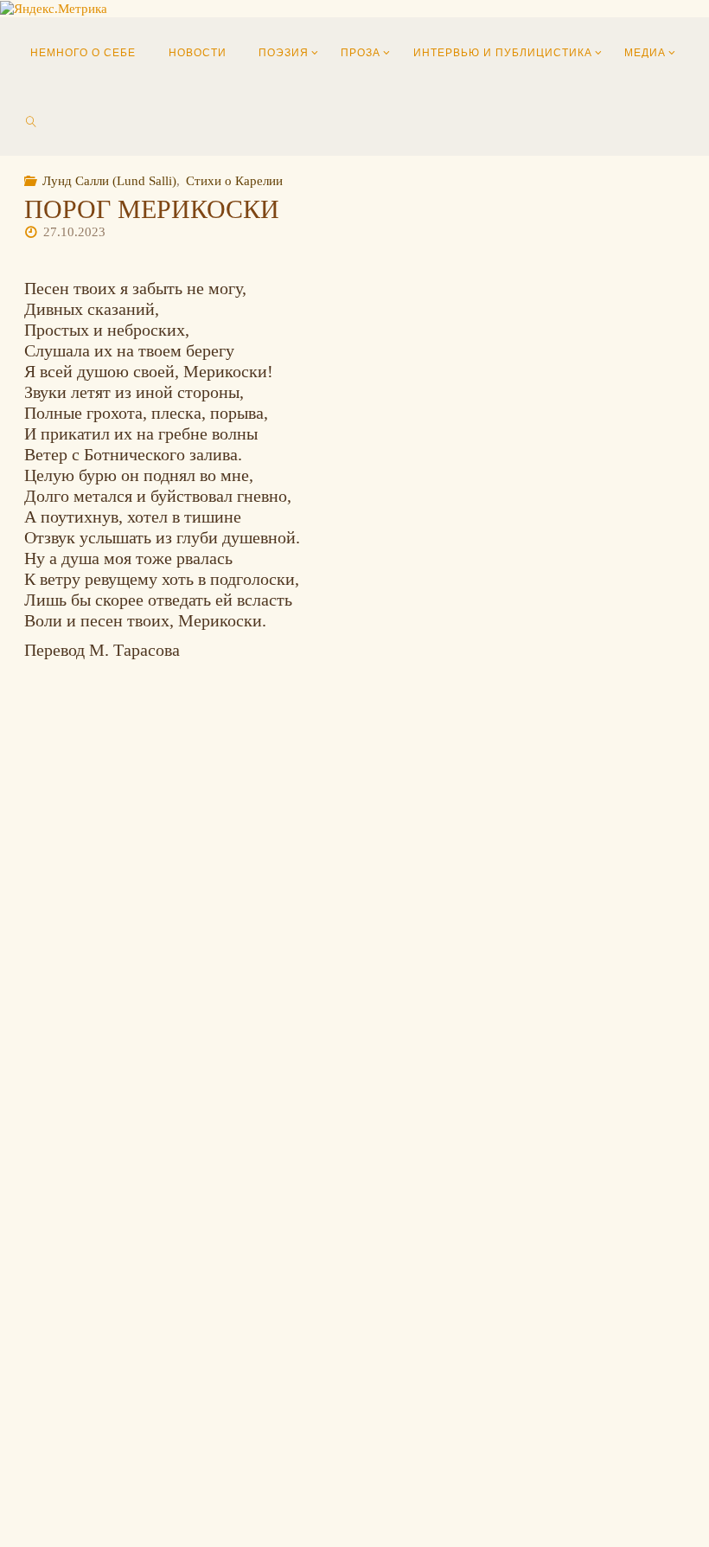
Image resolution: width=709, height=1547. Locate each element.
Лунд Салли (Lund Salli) (109, 180)
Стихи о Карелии (234, 180)
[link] (31, 121)
